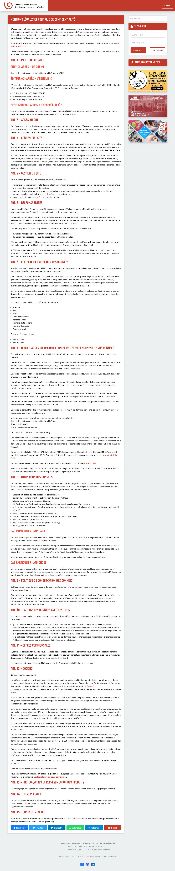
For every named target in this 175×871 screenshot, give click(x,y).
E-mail (114, 827)
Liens (73, 856)
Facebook (20, 827)
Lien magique (158, 50)
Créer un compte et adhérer (147, 62)
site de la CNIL (89, 463)
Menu (168, 5)
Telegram (95, 827)
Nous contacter (110, 856)
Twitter (39, 827)
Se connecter (138, 50)
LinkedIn (58, 827)
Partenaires (64, 856)
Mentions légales (93, 856)
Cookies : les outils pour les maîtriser (50, 777)
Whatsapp (76, 827)
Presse (80, 856)
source (91, 686)
